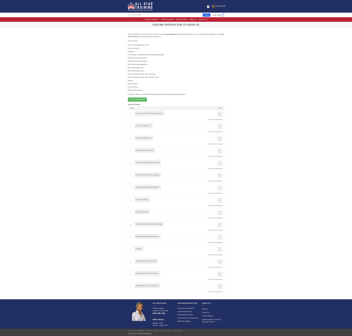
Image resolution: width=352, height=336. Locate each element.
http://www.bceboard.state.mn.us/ (174, 94)
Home (129, 330)
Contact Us (203, 19)
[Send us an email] (136, 14)
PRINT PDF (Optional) (216, 119)
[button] (218, 15)
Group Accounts (167, 19)
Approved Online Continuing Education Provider (211, 321)
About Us (192, 19)
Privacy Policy (178, 330)
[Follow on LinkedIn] (139, 14)
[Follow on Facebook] (129, 14)
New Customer (181, 19)
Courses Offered (151, 19)
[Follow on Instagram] (132, 14)
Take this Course (137, 99)
